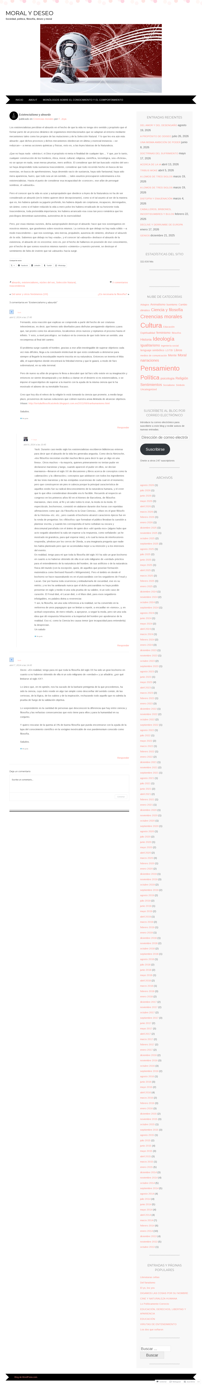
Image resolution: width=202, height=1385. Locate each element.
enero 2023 (146, 703)
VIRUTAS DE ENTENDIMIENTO (158, 1324)
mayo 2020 (146, 847)
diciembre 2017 (148, 1002)
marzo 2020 (146, 858)
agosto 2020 (147, 831)
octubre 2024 (147, 602)
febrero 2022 (147, 751)
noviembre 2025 (149, 533)
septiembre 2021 (149, 772)
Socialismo (169, 385)
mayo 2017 (146, 1028)
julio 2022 (145, 735)
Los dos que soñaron (151, 1329)
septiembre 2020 (149, 826)
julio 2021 (145, 783)
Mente (172, 355)
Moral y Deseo (29, 13)
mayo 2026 (146, 501)
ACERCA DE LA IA (150, 164)
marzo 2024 (146, 634)
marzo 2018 (146, 985)
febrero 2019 (147, 927)
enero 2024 (146, 644)
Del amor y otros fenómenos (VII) (28, 294)
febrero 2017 (147, 1044)
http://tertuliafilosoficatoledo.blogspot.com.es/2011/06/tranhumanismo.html (69, 403)
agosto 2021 (147, 778)
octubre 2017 (147, 1012)
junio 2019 (145, 906)
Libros (178, 350)
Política (149, 377)
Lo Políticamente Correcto (154, 1303)
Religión (182, 378)
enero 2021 (146, 804)
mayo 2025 (146, 565)
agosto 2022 (147, 730)
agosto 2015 (147, 1135)
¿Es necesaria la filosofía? (113, 294)
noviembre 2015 (149, 1119)
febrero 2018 (147, 991)
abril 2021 (145, 794)
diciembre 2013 (148, 1236)
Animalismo (157, 304)
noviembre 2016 (149, 1060)
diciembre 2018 (148, 938)
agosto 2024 (147, 613)
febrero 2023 (147, 698)
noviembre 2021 (149, 767)
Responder (123, 427)
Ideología (163, 339)
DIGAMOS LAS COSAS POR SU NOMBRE (164, 1293)
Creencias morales (43, 119)
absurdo (16, 282)
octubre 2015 (147, 1124)
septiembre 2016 (149, 1071)
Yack (19, 312)
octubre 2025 (147, 538)
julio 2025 (145, 554)
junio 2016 (145, 1081)
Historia (146, 339)
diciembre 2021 (148, 762)
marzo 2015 (146, 1161)
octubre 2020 (147, 820)
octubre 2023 (147, 661)
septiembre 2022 (149, 724)
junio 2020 (145, 842)
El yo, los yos (147, 1287)
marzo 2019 (146, 922)
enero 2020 (146, 868)
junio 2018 (145, 969)
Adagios (144, 304)
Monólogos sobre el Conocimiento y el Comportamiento (83, 99)
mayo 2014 (146, 1209)
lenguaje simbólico (152, 350)
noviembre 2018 (149, 943)
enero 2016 (146, 1108)
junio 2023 (145, 676)
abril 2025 (145, 570)
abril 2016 (145, 1092)
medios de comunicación (153, 355)
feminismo (163, 332)
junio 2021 (145, 788)
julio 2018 (145, 964)
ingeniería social (170, 345)
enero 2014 (146, 1231)
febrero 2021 (147, 799)
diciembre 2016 (148, 1055)
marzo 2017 (146, 1039)
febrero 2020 (147, 863)
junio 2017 (145, 1023)
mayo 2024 (146, 623)
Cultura (151, 325)
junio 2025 (145, 559)
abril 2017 (145, 1033)
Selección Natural (66, 282)
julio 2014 (145, 1199)
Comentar (121, 797)
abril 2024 (145, 629)
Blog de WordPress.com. (26, 1377)
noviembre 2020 (149, 815)
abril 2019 (145, 916)
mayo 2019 (146, 911)
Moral (182, 355)
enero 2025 (146, 586)
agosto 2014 (147, 1193)
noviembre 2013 (149, 1241)
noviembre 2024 (149, 597)
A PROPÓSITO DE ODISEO (155, 136)
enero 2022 (146, 756)
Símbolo (180, 385)
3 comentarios (120, 282)
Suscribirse (155, 449)
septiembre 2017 (149, 1017)
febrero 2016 (147, 1103)
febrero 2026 (147, 517)
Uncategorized (148, 389)
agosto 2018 (147, 959)
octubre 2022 (147, 719)
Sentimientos (151, 384)
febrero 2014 (147, 1225)
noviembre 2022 (149, 714)
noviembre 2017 (149, 1007)
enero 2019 (146, 932)
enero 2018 (146, 996)
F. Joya (62, 119)
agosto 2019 (147, 895)
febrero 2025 (147, 581)
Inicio (19, 99)
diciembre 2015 (148, 1113)
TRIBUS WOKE (149, 170)
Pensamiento (160, 368)
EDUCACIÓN (147, 1319)
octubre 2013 (147, 1247)
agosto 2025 (147, 549)
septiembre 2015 (149, 1129)
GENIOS (145, 235)
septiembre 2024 (149, 607)
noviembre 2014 (149, 1177)
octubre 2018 (147, 948)
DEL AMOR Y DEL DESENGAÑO (158, 125)
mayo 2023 (146, 682)
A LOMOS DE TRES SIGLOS (156, 176)
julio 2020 (145, 836)
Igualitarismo (150, 345)
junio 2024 (145, 618)
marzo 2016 (146, 1097)
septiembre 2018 (149, 954)
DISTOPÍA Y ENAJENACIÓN (156, 198)
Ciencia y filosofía (167, 310)
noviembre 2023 (149, 655)
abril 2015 (145, 1156)
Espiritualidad (147, 332)
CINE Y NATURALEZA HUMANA (158, 1298)
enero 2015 (146, 1167)
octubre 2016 (147, 1065)
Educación (169, 326)
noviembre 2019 (149, 879)
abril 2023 (145, 687)
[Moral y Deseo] (101, 93)
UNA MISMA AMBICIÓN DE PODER (160, 142)
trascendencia (17, 285)
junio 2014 (145, 1204)
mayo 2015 (146, 1151)
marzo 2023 (146, 692)
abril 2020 (145, 852)
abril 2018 (145, 980)
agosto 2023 (147, 671)
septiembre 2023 (149, 666)
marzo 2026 (146, 511)
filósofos (176, 332)
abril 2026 (145, 506)
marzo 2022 (146, 746)
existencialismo (30, 282)
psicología (167, 378)
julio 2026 (145, 490)
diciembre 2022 (148, 708)
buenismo (172, 304)
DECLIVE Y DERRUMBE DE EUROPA (161, 224)
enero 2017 (146, 1049)
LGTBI (169, 350)
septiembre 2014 (149, 1188)
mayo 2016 (146, 1087)
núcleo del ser (47, 282)
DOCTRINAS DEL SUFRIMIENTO (159, 153)
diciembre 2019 (148, 874)
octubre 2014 (147, 1183)
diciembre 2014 (148, 1172)
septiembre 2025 (149, 543)
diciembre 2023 (148, 650)
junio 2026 (145, 495)
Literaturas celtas (149, 1277)
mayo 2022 (146, 740)
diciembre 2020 (148, 810)
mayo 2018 (146, 975)
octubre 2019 (147, 884)
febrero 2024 (147, 639)
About (33, 99)
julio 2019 (145, 900)
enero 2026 (146, 522)
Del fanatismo (147, 1282)
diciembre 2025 (148, 527)
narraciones (149, 360)
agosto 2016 (147, 1076)
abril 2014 (145, 1215)
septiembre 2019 (149, 890)
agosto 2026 (147, 485)
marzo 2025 (146, 575)
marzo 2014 (146, 1220)
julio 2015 (145, 1140)
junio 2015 (145, 1145)
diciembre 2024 (148, 591)
